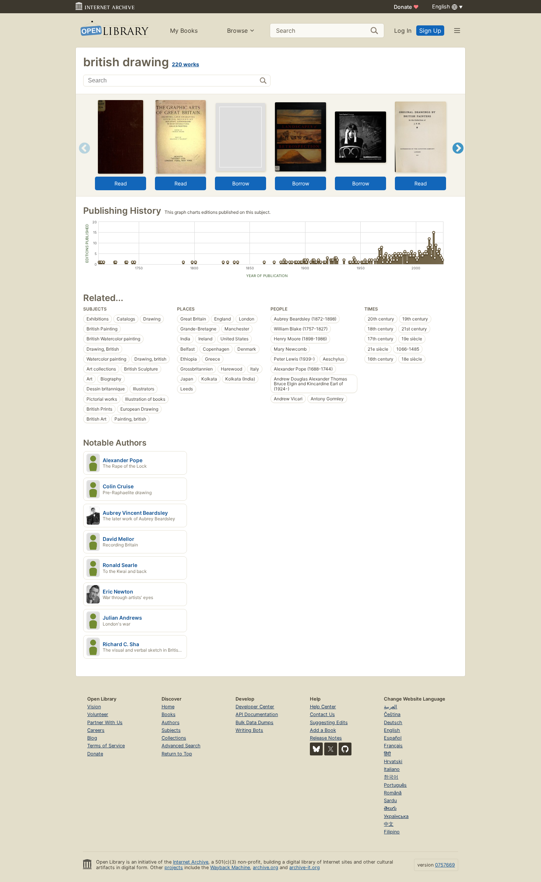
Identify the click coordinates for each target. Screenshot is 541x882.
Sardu (390, 800)
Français (393, 745)
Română (393, 793)
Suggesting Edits (329, 722)
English (392, 730)
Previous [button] (82, 157)
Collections (174, 738)
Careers (96, 730)
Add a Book (323, 730)
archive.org (265, 867)
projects (174, 867)
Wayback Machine (230, 867)
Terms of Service (106, 745)
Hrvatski (393, 761)
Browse (237, 30)
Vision (94, 706)
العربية (390, 706)
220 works (185, 64)
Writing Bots (249, 730)
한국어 (391, 777)
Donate (406, 7)
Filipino (392, 832)
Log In (402, 30)
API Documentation (257, 714)
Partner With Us (105, 722)
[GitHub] (345, 749)
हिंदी (387, 754)
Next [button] (458, 157)
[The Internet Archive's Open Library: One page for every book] (113, 30)
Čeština (392, 714)
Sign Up (430, 30)
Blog (92, 738)
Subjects (171, 730)
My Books (184, 30)
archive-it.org (304, 867)
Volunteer (97, 714)
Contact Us (322, 714)
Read (120, 183)
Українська (396, 816)
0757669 (445, 865)
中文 (388, 824)
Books (169, 714)
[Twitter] (330, 749)
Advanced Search (181, 745)
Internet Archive (190, 862)
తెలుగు (390, 808)
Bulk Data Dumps (254, 722)
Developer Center (255, 706)
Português (395, 785)
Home (168, 706)
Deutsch (393, 722)
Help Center (323, 706)
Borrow (240, 183)
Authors (171, 722)
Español (393, 738)
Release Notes (326, 738)
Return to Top (177, 754)
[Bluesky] (316, 749)
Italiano (392, 769)
